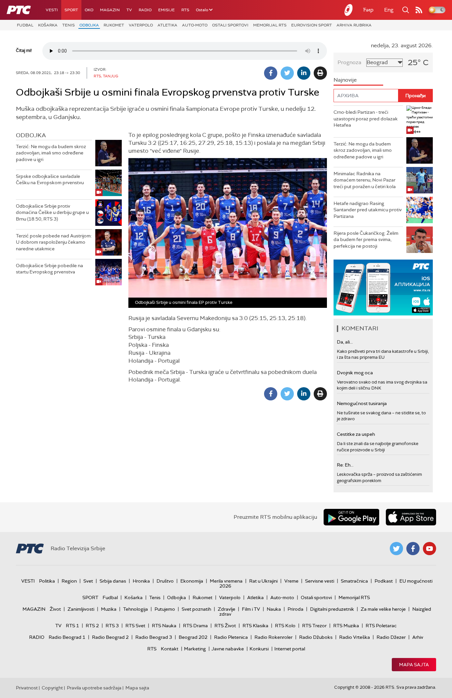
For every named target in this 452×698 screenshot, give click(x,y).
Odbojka (89, 25)
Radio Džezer (391, 637)
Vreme (291, 581)
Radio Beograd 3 (153, 637)
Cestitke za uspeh (356, 434)
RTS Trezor (314, 626)
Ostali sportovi (230, 25)
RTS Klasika (255, 626)
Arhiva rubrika (354, 25)
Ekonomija (191, 581)
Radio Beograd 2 (110, 637)
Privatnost (27, 688)
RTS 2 (92, 626)
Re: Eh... (345, 465)
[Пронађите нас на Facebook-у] (413, 548)
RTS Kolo (285, 626)
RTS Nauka (164, 626)
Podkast (384, 581)
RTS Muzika (346, 626)
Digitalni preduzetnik (332, 609)
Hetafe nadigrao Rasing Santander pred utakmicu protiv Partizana (368, 209)
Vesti (52, 10)
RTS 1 (72, 626)
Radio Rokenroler (273, 637)
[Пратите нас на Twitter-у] (396, 548)
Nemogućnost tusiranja (362, 403)
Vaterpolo (141, 25)
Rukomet (114, 25)
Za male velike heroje (383, 609)
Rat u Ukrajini (263, 581)
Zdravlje (226, 609)
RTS (185, 10)
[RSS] (419, 10)
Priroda (295, 609)
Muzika (108, 609)
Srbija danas (113, 581)
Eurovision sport (311, 25)
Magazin (110, 10)
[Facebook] (270, 73)
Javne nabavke (227, 649)
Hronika (141, 581)
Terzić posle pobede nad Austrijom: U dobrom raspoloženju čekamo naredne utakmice (54, 242)
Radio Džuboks (316, 637)
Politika (47, 581)
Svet (88, 581)
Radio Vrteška (354, 637)
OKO (89, 10)
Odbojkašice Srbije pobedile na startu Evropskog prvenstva (49, 269)
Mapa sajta (414, 665)
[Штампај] (320, 73)
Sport (71, 10)
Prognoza (349, 62)
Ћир (368, 9)
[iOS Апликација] (383, 287)
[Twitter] (287, 73)
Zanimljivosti (81, 609)
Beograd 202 (193, 637)
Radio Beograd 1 (67, 637)
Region (69, 581)
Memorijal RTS (270, 25)
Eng (388, 9)
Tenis (68, 25)
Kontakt (169, 649)
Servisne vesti (319, 581)
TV (129, 10)
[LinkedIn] (303, 73)
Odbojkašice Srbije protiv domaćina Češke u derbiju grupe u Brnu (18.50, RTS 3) (52, 212)
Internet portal (289, 649)
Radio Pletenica (231, 637)
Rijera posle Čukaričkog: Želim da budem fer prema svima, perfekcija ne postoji (366, 239)
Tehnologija (135, 609)
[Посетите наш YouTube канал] (429, 548)
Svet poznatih (196, 609)
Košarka (48, 25)
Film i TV (251, 609)
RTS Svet (135, 626)
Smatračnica (354, 581)
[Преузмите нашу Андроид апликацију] (351, 517)
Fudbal (25, 25)
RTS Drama (195, 626)
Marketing (195, 649)
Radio (145, 10)
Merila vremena (226, 581)
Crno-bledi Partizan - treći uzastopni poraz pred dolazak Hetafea (366, 118)
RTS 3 (112, 626)
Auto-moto (194, 25)
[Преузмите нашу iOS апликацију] (411, 517)
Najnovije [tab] (345, 79)
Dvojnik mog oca (355, 373)
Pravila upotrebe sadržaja (94, 688)
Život (55, 609)
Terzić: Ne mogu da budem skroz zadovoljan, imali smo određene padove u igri (51, 153)
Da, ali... (345, 342)
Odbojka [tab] (31, 135)
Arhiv (417, 637)
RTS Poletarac (381, 626)
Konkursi (259, 649)
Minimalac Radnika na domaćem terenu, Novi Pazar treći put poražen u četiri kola (365, 180)
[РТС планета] (348, 10)
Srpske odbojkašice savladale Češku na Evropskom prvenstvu (50, 179)
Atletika (167, 25)
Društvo (165, 581)
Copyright (52, 688)
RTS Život (225, 626)
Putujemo (165, 609)
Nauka (274, 609)
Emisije (166, 10)
